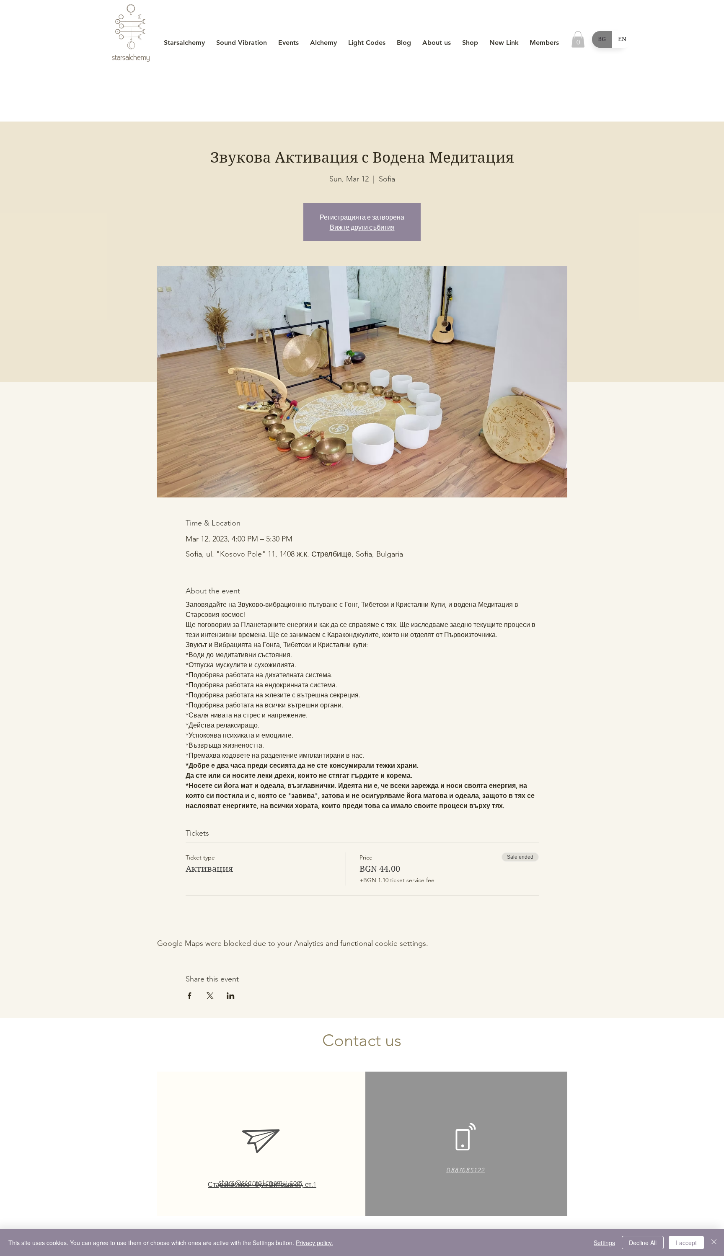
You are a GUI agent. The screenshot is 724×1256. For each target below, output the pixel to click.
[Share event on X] (210, 995)
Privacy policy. (314, 1242)
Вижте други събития (362, 227)
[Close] (714, 1242)
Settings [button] (604, 1242)
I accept (686, 1242)
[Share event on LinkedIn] (231, 995)
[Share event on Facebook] (190, 995)
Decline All (643, 1242)
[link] (578, 39)
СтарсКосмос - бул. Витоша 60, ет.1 (262, 1185)
